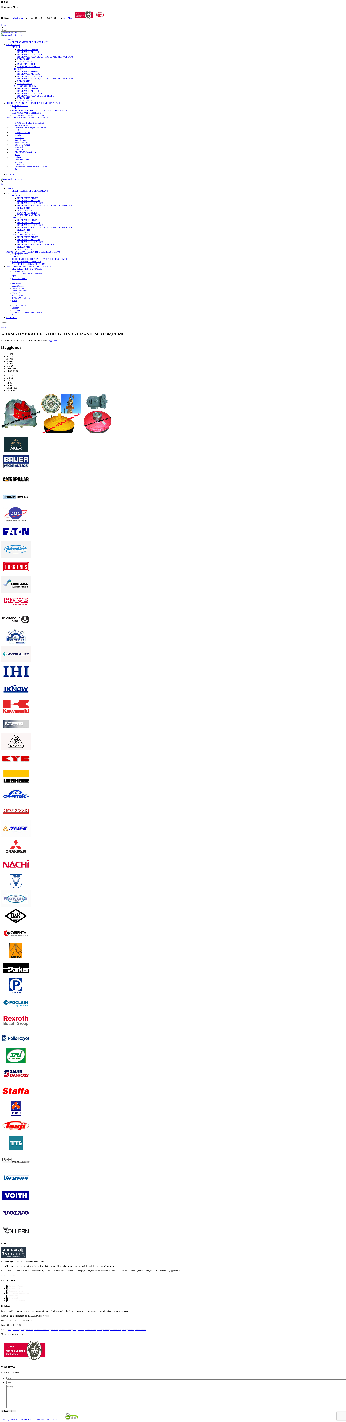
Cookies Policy (42, 1419)
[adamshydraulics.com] (11, 33)
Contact (56, 1419)
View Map (67, 18)
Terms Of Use (25, 1419)
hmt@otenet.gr (17, 18)
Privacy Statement (10, 1419)
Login (3, 25)
